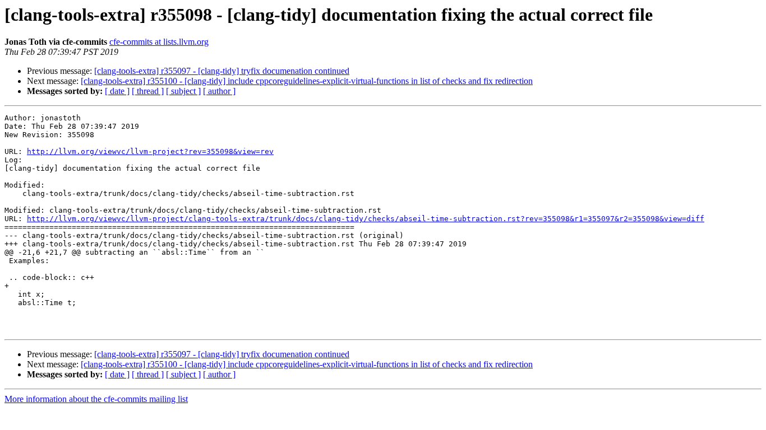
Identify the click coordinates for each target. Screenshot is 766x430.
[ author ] (219, 91)
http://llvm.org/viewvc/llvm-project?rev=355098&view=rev (150, 151)
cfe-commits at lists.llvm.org (159, 41)
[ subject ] (183, 91)
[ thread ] (148, 91)
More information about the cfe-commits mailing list (96, 399)
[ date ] (117, 91)
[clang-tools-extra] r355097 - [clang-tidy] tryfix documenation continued (221, 71)
